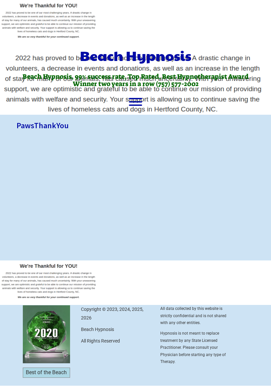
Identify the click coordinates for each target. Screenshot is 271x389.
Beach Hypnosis (135, 55)
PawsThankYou (43, 125)
